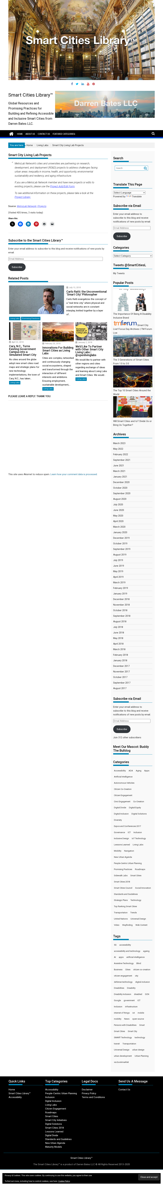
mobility (117, 1019)
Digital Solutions (139, 814)
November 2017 (121, 671)
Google (117, 1000)
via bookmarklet (121, 1062)
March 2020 (119, 526)
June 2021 (118, 465)
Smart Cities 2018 (122, 882)
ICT (129, 832)
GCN (147, 994)
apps (121, 957)
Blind (138, 963)
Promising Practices (30, 318)
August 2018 (119, 621)
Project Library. (23, 197)
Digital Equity (135, 807)
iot (133, 1013)
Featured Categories (64, 134)
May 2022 (118, 448)
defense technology (123, 982)
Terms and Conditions (93, 1097)
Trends (133, 912)
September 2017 (121, 682)
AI (115, 957)
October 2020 (120, 487)
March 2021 (119, 471)
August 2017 (119, 688)
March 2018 (119, 649)
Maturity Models (53, 1146)
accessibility (125, 945)
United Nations (121, 919)
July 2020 (118, 504)
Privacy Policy (89, 1093)
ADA (131, 770)
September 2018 (121, 615)
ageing (146, 951)
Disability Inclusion (122, 994)
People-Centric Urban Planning (128, 863)
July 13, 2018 (75, 287)
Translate (137, 196)
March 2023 (119, 443)
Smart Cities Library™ (30, 95)
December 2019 (121, 538)
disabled (138, 994)
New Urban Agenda (123, 857)
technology (140, 1037)
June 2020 (118, 510)
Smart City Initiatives (56, 1120)
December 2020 (121, 482)
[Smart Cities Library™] (11, 133)
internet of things (122, 1013)
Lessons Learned (122, 844)
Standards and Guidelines (126, 894)
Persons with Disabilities (125, 1025)
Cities (127, 969)
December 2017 (121, 666)
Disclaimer (87, 1089)
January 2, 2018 (85, 342)
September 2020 (121, 493)
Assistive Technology (124, 963)
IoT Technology (139, 838)
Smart (142, 1025)
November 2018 (121, 604)
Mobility (117, 851)
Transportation (121, 912)
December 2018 (121, 599)
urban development (123, 1056)
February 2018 (120, 654)
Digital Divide (120, 807)
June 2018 (118, 632)
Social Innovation (143, 888)
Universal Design (138, 919)
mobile (141, 1013)
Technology (136, 900)
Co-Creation (138, 801)
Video (116, 925)
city (136, 976)
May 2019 (118, 571)
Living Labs (14, 318)
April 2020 (118, 521)
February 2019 (120, 588)
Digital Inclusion (121, 814)
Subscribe (17, 267)
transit (117, 1043)
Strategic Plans (121, 900)
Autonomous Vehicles (124, 783)
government (129, 1000)
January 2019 (120, 593)
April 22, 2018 (18, 342)
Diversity (118, 820)
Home (20, 134)
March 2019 (119, 582)
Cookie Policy (64, 1181)
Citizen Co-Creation (122, 789)
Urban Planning (142, 1056)
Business (118, 969)
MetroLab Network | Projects (31, 206)
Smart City (132, 1031)
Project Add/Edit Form (62, 186)
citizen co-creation (141, 969)
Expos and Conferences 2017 (127, 826)
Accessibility (120, 770)
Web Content (141, 925)
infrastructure (131, 1006)
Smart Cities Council (123, 888)
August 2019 (119, 554)
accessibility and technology (127, 951)
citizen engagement (123, 976)
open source (138, 1019)
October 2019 (120, 543)
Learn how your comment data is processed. (73, 474)
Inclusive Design (121, 838)
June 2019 (118, 565)
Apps (146, 770)
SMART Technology (123, 1037)
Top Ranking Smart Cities (125, 906)
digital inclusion (142, 982)
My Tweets (119, 273)
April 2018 (118, 643)
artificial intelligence (135, 957)
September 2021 (121, 460)
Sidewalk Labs (121, 875)
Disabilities (119, 988)
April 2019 (118, 576)
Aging (138, 770)
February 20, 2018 (52, 343)
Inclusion (138, 832)
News (126, 1019)
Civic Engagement (122, 801)
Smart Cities (135, 875)
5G (115, 945)
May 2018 (118, 638)
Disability (131, 988)
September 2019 (121, 549)
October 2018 (120, 610)
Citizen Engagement (123, 795)
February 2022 (120, 454)
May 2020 (118, 515)
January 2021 (120, 476)
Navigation (129, 851)
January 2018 (120, 660)
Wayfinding (127, 925)
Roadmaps (140, 869)
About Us (30, 134)
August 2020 (119, 499)
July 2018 (118, 627)
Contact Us (44, 134)
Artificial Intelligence (123, 776)
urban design (138, 1050)
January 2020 (120, 532)
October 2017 (120, 677)
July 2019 (118, 560)
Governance (119, 832)
